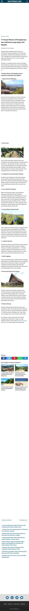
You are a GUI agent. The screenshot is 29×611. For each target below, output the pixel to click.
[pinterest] (14, 358)
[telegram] (25, 358)
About (5, 604)
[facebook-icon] (7, 597)
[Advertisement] (14, 19)
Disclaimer (23, 604)
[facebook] (3, 358)
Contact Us (10, 604)
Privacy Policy (17, 604)
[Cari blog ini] (27, 1)
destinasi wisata (15, 58)
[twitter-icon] (16, 597)
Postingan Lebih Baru (6, 520)
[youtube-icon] (21, 597)
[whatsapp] (20, 358)
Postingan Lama (23, 520)
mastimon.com (14, 1)
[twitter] (9, 358)
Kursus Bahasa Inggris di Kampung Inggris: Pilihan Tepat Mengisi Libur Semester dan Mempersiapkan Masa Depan (13, 543)
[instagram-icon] (12, 597)
